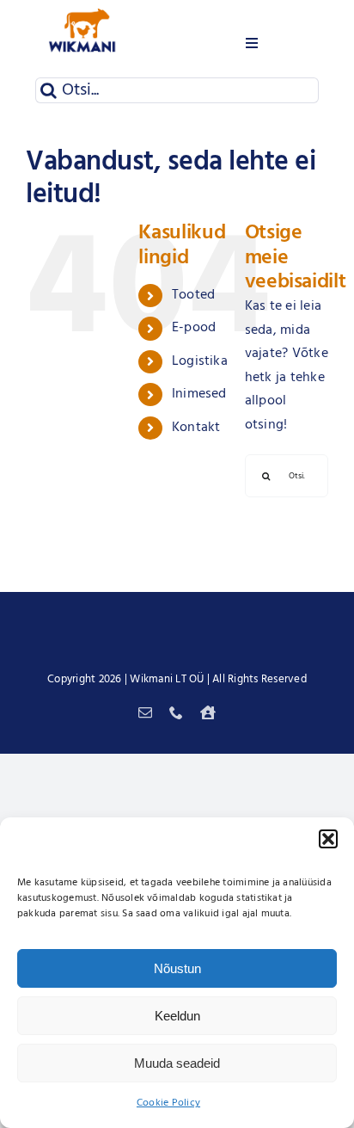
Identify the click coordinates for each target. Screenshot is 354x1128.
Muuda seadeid (177, 1063)
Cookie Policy (168, 1103)
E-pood (194, 328)
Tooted (193, 295)
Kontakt (196, 427)
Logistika (200, 361)
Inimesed (199, 394)
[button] (328, 839)
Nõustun (177, 968)
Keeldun (177, 1015)
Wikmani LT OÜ (167, 679)
